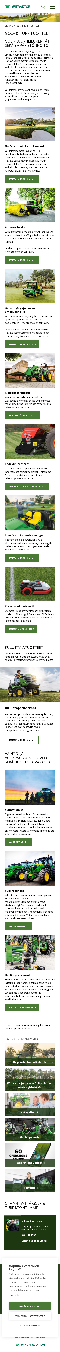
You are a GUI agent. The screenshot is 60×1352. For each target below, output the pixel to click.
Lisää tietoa (14, 1295)
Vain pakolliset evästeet (30, 1316)
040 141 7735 (29, 1235)
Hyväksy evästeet (30, 1306)
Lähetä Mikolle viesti (34, 1240)
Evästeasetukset (30, 1326)
